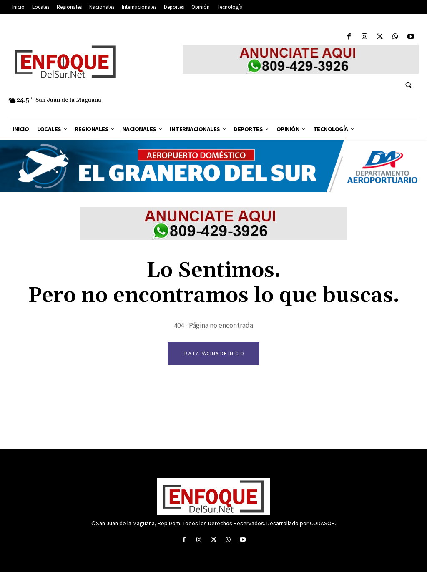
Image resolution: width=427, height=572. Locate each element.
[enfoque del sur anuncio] (301, 59)
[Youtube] (411, 37)
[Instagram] (364, 37)
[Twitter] (379, 37)
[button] (408, 84)
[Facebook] (348, 37)
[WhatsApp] (395, 37)
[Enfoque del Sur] (91, 61)
